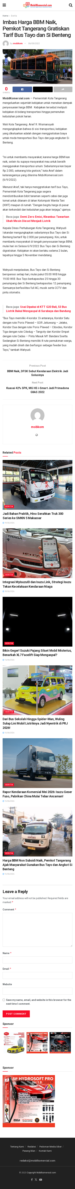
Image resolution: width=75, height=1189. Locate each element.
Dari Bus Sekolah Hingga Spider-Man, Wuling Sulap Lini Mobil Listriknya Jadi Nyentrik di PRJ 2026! (35, 723)
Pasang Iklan (28, 1151)
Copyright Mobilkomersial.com (41, 1172)
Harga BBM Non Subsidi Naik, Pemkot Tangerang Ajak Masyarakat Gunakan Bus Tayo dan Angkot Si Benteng (37, 865)
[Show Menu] (4, 5)
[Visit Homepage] (37, 5)
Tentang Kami (17, 1146)
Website (7, 984)
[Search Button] (70, 5)
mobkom (18, 43)
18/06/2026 (9, 591)
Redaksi (32, 1146)
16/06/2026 (9, 660)
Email (7, 968)
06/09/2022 (34, 43)
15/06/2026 (9, 733)
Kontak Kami (45, 1151)
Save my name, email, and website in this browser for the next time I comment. (38, 1002)
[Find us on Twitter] (36, 1180)
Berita (14, 16)
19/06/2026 (9, 523)
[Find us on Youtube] (40, 1180)
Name (7, 953)
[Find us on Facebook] (32, 1180)
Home (5, 16)
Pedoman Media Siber (50, 1146)
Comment (9, 909)
